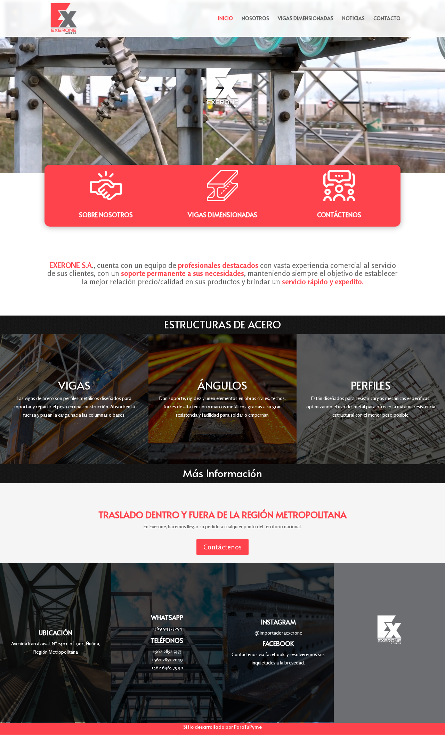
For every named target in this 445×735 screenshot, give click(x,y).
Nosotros (255, 19)
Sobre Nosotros (106, 214)
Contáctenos (339, 214)
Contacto (386, 19)
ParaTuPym (246, 727)
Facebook (278, 643)
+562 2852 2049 (167, 659)
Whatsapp (167, 617)
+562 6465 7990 (167, 667)
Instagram (278, 622)
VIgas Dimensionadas (222, 214)
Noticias (353, 19)
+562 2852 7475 (166, 651)
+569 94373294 (167, 628)
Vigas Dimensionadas (305, 19)
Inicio (225, 19)
